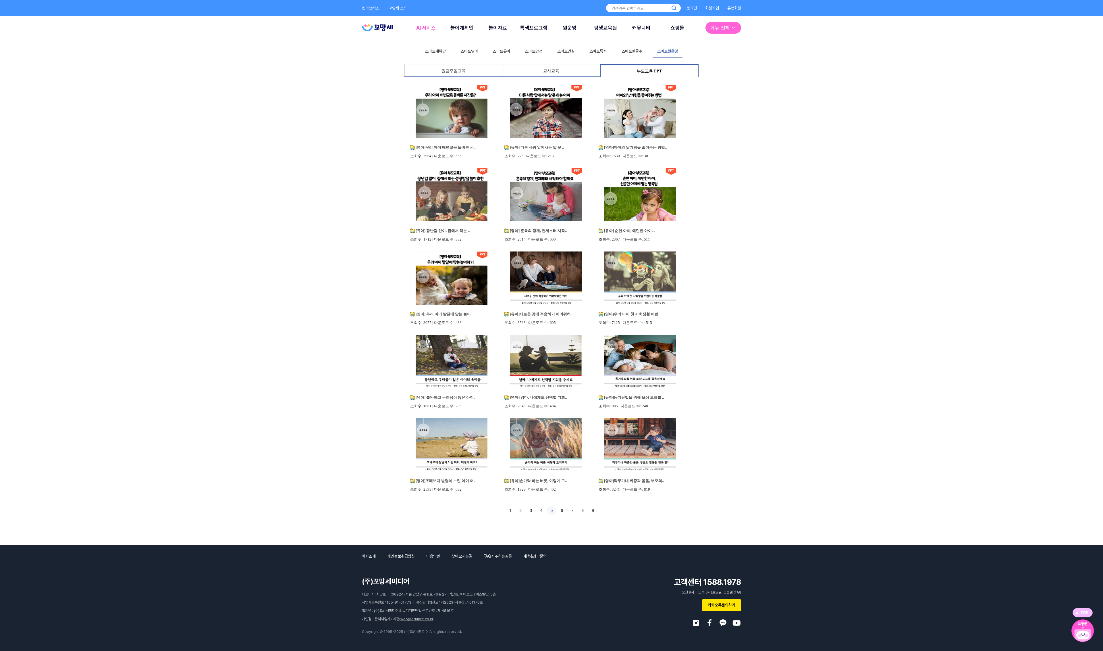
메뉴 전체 (720, 28)
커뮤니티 (641, 28)
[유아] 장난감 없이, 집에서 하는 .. (443, 230)
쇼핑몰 (677, 28)
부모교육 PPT (649, 71)
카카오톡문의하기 (721, 605)
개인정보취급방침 (401, 556)
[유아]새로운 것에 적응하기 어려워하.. (541, 314)
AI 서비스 (426, 28)
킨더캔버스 (370, 8)
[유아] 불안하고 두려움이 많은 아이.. (445, 397)
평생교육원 (605, 28)
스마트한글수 (632, 51)
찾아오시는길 (462, 556)
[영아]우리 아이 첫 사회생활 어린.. (632, 314)
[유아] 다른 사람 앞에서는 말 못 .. (537, 147)
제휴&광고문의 (535, 556)
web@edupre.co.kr (416, 619)
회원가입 (712, 8)
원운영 (569, 28)
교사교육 (551, 71)
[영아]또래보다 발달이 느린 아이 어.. (445, 481)
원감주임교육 (453, 71)
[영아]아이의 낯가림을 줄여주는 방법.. (635, 147)
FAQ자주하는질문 (498, 556)
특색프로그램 (533, 28)
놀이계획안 (461, 28)
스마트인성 (565, 51)
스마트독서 (598, 51)
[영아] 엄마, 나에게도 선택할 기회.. (538, 397)
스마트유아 (501, 51)
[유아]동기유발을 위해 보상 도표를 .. (634, 397)
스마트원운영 (667, 51)
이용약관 (433, 556)
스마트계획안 (435, 51)
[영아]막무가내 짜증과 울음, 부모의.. (634, 481)
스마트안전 (533, 51)
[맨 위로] (1083, 612)
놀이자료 (498, 28)
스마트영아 (469, 51)
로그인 (692, 8)
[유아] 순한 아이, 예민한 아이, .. (629, 230)
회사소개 (369, 556)
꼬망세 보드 (398, 8)
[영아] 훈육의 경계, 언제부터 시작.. (538, 230)
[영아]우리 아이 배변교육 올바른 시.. (445, 147)
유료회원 (734, 8)
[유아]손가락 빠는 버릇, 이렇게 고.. (538, 481)
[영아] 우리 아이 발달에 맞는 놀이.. (444, 314)
